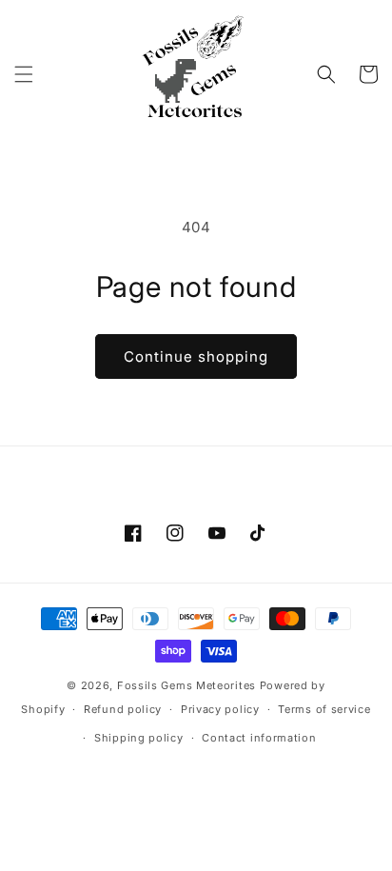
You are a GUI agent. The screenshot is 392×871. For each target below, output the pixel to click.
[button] (24, 74)
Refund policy (123, 709)
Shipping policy (139, 737)
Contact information (259, 737)
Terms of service (324, 709)
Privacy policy (220, 709)
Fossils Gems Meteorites (188, 685)
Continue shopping (196, 356)
